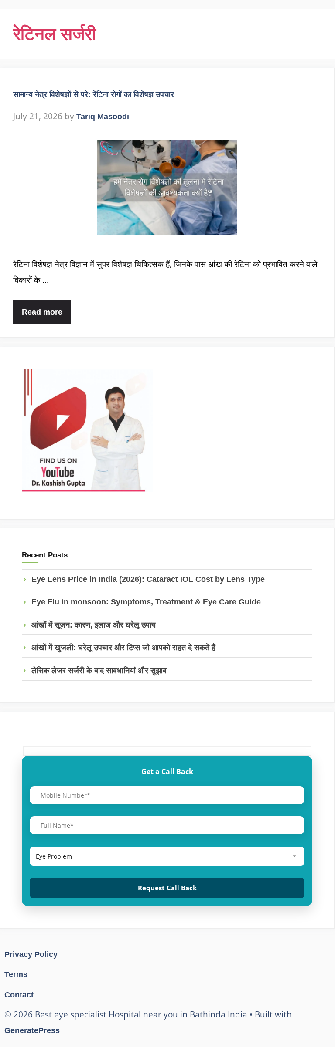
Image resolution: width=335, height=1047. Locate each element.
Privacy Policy (31, 954)
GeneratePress (32, 1030)
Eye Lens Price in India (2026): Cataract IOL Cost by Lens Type (148, 579)
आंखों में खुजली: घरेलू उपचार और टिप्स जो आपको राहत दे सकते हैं (123, 647)
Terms (15, 974)
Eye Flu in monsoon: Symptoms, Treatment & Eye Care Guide (146, 601)
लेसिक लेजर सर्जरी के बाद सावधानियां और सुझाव (99, 670)
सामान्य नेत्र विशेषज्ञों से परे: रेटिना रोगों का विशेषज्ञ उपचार (93, 94)
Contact (19, 994)
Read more (42, 312)
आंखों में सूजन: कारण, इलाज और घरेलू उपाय (93, 625)
